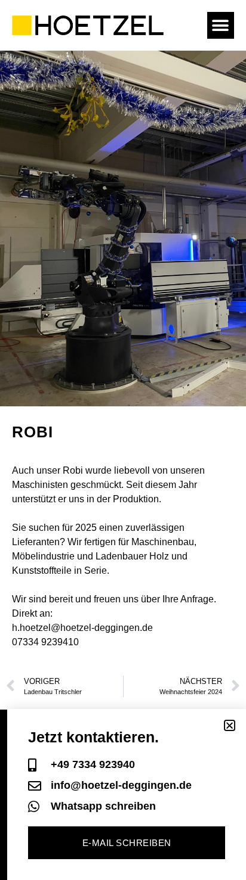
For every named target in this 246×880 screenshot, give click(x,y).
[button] (220, 25)
